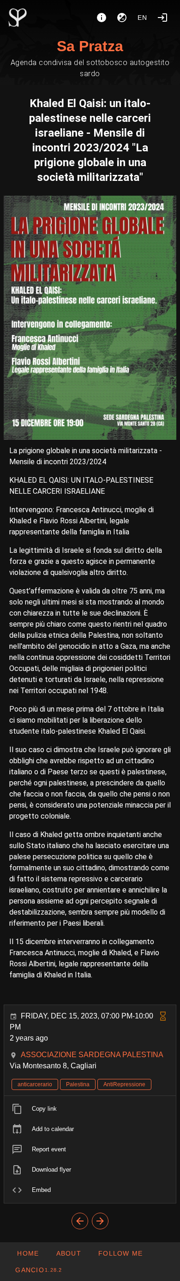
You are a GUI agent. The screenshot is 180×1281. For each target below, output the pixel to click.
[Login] (162, 17)
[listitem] (90, 1109)
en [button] (143, 17)
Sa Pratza (90, 46)
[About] (101, 17)
